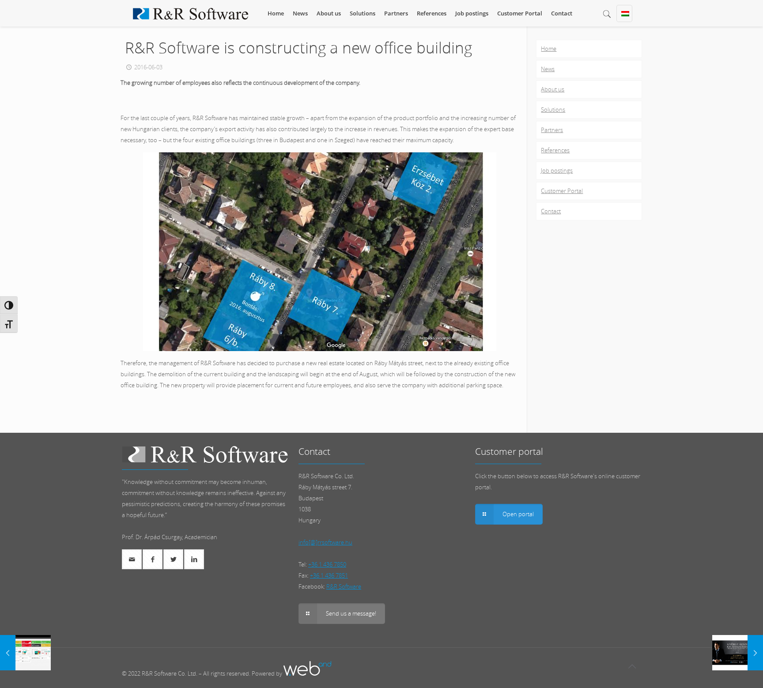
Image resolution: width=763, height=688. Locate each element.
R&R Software (343, 586)
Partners (552, 130)
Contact (551, 211)
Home (548, 49)
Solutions (553, 109)
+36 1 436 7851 (329, 575)
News (548, 69)
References (555, 150)
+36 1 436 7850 (327, 564)
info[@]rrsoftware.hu (325, 542)
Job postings (557, 170)
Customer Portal (562, 191)
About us (552, 89)
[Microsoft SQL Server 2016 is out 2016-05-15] (25, 652)
